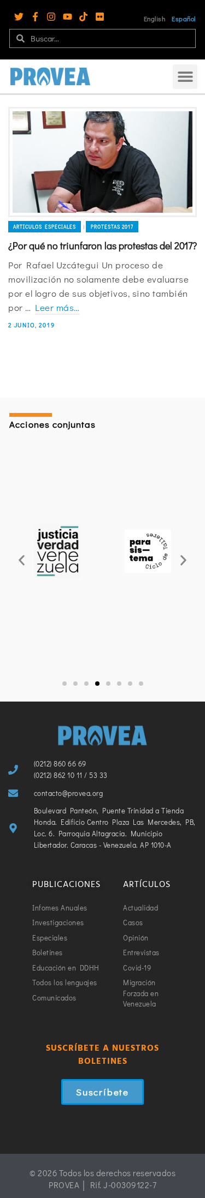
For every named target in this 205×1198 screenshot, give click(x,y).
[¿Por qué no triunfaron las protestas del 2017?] (102, 162)
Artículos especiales (44, 227)
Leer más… (57, 307)
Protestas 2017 (112, 227)
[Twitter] (19, 16)
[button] (185, 76)
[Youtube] (67, 16)
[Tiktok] (83, 16)
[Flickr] (99, 16)
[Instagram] (51, 16)
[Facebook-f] (35, 16)
